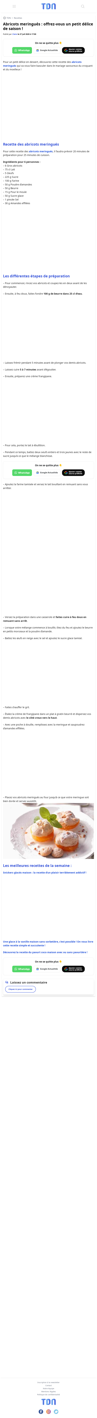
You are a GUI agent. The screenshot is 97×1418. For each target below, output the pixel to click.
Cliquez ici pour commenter (20, 989)
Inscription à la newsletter (48, 1382)
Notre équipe (48, 1388)
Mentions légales (48, 1391)
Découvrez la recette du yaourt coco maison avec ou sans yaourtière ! (45, 952)
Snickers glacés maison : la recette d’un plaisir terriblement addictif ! (44, 872)
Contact (48, 1385)
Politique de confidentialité (48, 1394)
